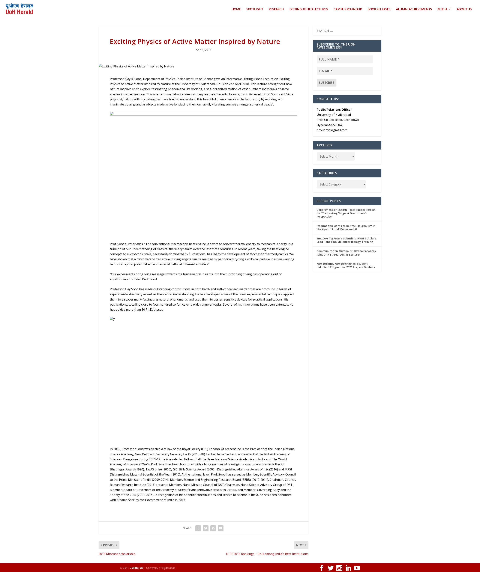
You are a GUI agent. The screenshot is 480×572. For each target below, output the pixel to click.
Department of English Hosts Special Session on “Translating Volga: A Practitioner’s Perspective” (346, 213)
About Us (464, 9)
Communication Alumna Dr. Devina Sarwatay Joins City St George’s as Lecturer (346, 252)
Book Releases (379, 9)
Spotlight (254, 9)
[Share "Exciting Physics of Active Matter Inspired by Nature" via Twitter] (205, 528)
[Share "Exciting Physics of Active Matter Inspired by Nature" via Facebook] (198, 528)
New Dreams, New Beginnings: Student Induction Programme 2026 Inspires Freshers (346, 265)
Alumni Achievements (414, 9)
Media (442, 9)
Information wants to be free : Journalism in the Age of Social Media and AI (346, 227)
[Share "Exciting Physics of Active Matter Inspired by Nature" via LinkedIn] (213, 528)
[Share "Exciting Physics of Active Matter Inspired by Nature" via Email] (220, 528)
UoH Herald (136, 568)
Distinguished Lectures (308, 9)
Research (276, 9)
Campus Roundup (348, 9)
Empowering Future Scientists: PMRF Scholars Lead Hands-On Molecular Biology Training (346, 240)
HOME (236, 9)
